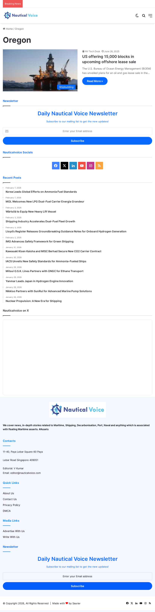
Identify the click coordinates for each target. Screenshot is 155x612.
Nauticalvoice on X (16, 310)
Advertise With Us (14, 531)
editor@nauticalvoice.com (25, 472)
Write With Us (11, 536)
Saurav (76, 603)
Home (9, 28)
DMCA (7, 510)
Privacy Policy (11, 505)
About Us (8, 493)
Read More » (95, 81)
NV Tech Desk (92, 51)
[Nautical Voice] (21, 15)
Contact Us (10, 499)
